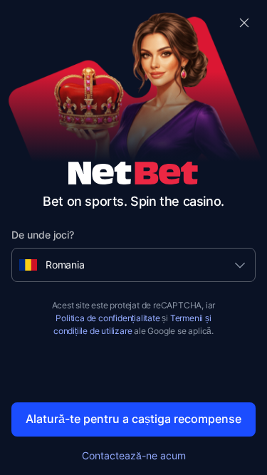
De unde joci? (42, 235)
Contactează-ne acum (134, 455)
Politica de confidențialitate (107, 318)
